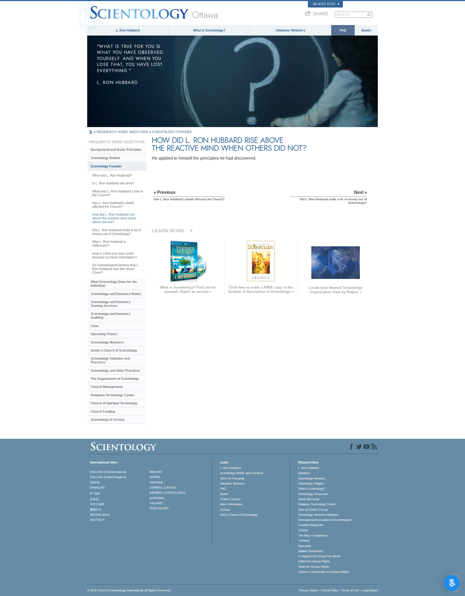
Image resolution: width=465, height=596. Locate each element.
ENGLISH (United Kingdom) (108, 477)
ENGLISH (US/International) (108, 472)
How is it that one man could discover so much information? (114, 255)
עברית (95, 493)
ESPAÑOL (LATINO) (163, 487)
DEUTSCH (97, 519)
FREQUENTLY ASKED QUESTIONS (123, 131)
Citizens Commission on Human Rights (323, 571)
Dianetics (304, 473)
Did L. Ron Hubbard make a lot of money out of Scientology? (116, 232)
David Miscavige (309, 499)
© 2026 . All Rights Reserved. (129, 590)
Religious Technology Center (113, 395)
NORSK (155, 477)
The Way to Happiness (313, 535)
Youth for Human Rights (313, 566)
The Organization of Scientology (115, 379)
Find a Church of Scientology (239, 514)
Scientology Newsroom (313, 494)
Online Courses (230, 499)
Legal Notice (370, 590)
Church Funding (103, 411)
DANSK (95, 482)
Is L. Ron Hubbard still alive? (113, 183)
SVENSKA (156, 482)
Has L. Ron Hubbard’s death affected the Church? (113, 205)
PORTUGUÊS (159, 508)
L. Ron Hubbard (128, 30)
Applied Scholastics (310, 551)
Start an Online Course (313, 509)
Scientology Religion (311, 483)
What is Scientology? (209, 30)
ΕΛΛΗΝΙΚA (157, 498)
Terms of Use (350, 590)
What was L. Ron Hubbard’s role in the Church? (117, 193)
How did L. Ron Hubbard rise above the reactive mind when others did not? (114, 218)
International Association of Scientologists (325, 519)
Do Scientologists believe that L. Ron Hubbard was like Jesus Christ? (115, 269)
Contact (225, 509)
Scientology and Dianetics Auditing (111, 316)
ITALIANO (156, 503)
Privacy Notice (308, 590)
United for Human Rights (314, 561)
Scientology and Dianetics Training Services (111, 304)
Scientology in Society (108, 420)
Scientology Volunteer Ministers (318, 514)
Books (366, 30)
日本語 (94, 499)
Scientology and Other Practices (115, 371)
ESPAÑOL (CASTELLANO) (167, 492)
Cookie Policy (330, 590)
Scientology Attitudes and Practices (110, 360)
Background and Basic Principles (116, 150)
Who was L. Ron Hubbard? (112, 175)
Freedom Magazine (310, 525)
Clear (95, 326)
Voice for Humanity (232, 478)
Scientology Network (311, 478)
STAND (303, 530)
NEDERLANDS (100, 514)
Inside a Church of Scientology (114, 350)
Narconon (304, 546)
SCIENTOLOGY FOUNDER (172, 131)
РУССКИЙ (97, 504)
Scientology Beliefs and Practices (241, 473)
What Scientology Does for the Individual (114, 284)
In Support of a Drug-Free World (319, 556)
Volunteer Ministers (290, 30)
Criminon (304, 540)
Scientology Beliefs (105, 158)
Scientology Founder (106, 166)
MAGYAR (156, 472)
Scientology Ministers (107, 342)
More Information (231, 504)
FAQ (343, 30)
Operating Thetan (104, 334)
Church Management (107, 387)
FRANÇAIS (97, 487)
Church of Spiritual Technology (114, 403)
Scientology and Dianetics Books (116, 294)
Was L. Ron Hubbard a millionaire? (109, 243)
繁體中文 (96, 509)
